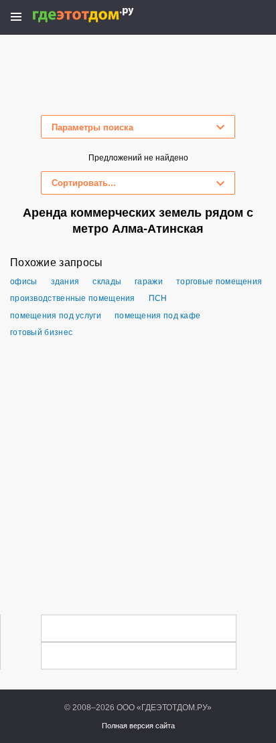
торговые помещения (219, 281)
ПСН (158, 298)
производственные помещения (72, 298)
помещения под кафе (157, 315)
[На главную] (97, 15)
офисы (24, 281)
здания (65, 281)
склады (106, 281)
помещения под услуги (55, 315)
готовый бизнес (41, 332)
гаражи (149, 281)
